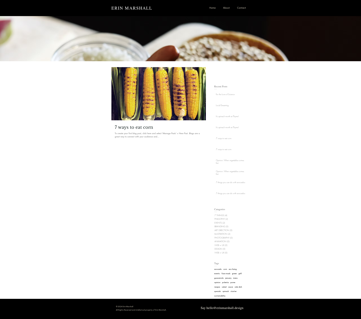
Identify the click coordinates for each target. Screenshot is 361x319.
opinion (217, 282)
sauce (230, 287)
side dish (238, 287)
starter (234, 291)
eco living (233, 269)
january (228, 278)
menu (235, 278)
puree (232, 282)
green (234, 274)
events (217, 274)
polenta (225, 282)
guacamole (219, 278)
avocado (218, 269)
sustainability (219, 296)
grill (240, 274)
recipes (217, 287)
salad (224, 287)
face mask (226, 274)
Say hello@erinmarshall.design (221, 307)
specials (217, 291)
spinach (226, 291)
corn (225, 269)
